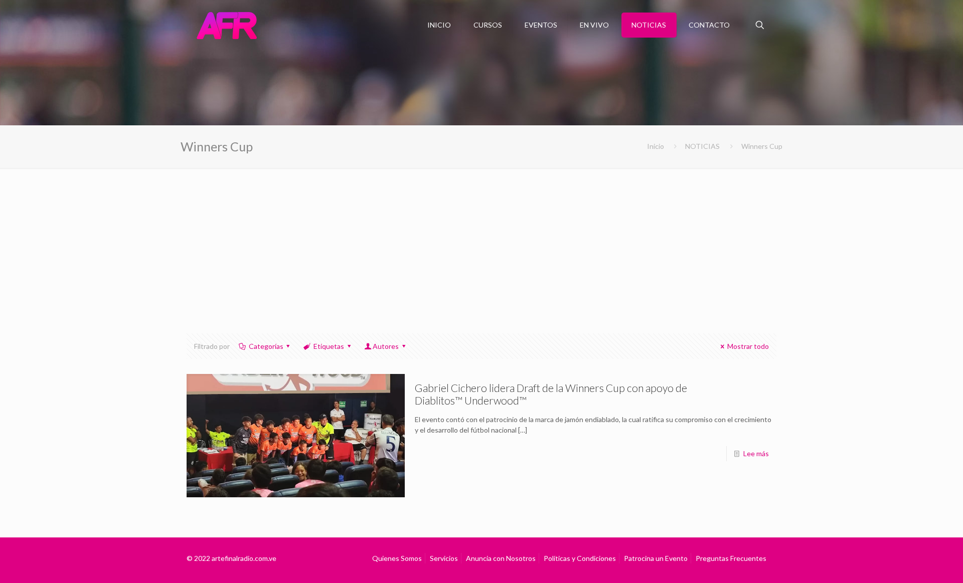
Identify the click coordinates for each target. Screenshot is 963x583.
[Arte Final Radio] (227, 25)
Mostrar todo (748, 346)
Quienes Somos (397, 558)
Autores (386, 346)
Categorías (266, 346)
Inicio (655, 146)
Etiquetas (328, 346)
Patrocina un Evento (656, 558)
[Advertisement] (481, 243)
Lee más (756, 453)
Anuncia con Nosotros (501, 558)
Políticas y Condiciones (580, 558)
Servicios (444, 558)
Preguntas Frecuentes (731, 558)
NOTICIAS (702, 146)
